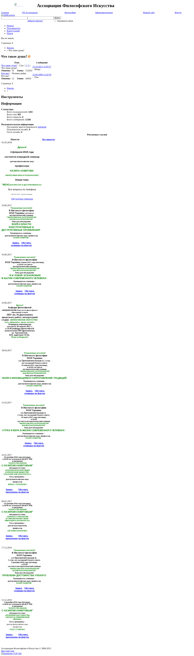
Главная (5, 12)
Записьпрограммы (12, 490)
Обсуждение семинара (22, 199)
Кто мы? (5, 73)
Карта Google (13, 31)
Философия (70, 12)
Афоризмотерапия (104, 12)
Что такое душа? (9, 65)
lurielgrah (42, 127)
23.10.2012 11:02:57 (42, 67)
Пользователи (13, 28)
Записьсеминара (16, 244)
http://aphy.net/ (7, 651)
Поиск (10, 33)
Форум (178, 12)
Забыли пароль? (35, 21)
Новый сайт (149, 12)
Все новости (48, 139)
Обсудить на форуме (26, 244)
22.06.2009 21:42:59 (42, 74)
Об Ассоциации (30, 12)
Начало (10, 26)
